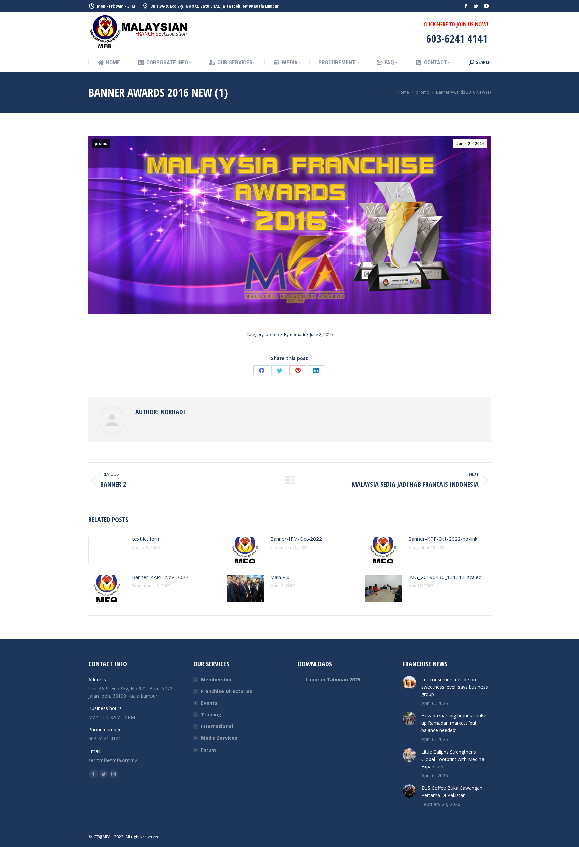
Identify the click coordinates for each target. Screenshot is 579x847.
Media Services (219, 738)
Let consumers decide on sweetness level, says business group (454, 686)
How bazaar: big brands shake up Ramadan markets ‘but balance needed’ (453, 722)
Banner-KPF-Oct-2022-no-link (442, 538)
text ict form (146, 538)
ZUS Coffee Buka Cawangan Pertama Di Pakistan (451, 791)
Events (209, 703)
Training (211, 714)
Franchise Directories (226, 691)
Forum (208, 750)
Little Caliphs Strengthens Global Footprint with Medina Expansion (452, 759)
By (294, 334)
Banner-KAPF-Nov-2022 (160, 577)
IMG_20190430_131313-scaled (445, 577)
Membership (216, 679)
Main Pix (280, 577)
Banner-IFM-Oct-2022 (296, 538)
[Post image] (106, 550)
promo (101, 143)
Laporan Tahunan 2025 (333, 679)
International (217, 726)
